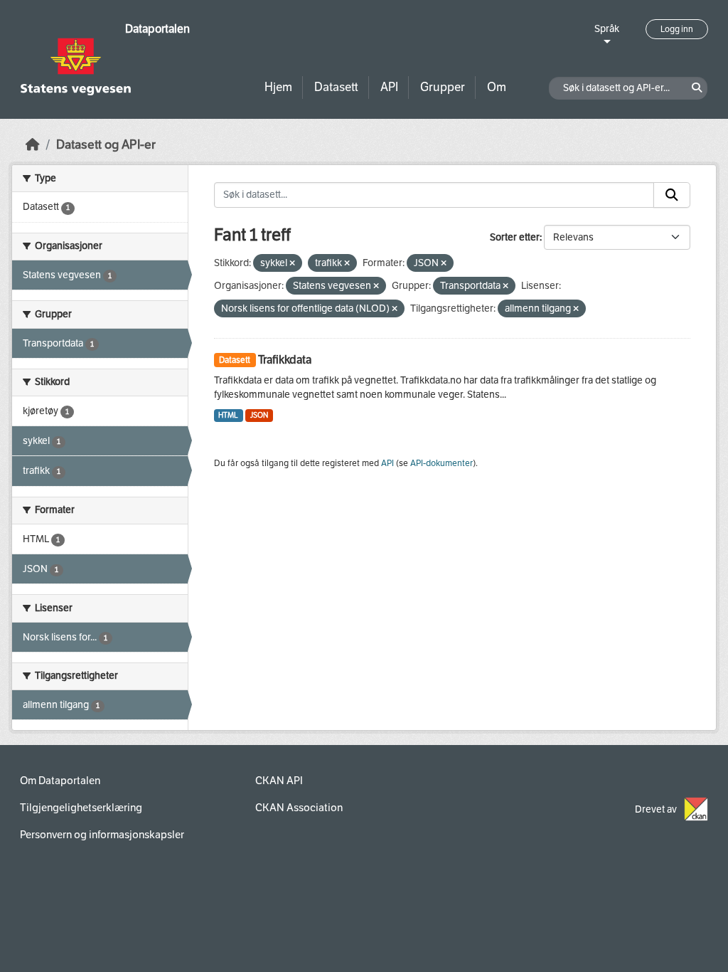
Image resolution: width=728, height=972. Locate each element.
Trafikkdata (284, 359)
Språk (606, 29)
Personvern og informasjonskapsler (102, 834)
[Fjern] (292, 263)
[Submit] (671, 195)
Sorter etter (515, 237)
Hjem (278, 87)
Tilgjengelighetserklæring (81, 807)
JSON (259, 415)
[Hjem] (33, 144)
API (389, 87)
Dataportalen (157, 29)
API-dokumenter (441, 463)
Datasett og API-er (106, 144)
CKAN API (279, 780)
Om (496, 87)
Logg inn (676, 29)
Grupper (442, 87)
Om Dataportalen (60, 780)
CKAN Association (299, 807)
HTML (228, 415)
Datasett (336, 87)
